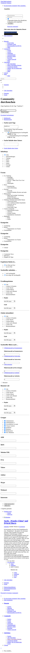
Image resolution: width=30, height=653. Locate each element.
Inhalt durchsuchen (9, 504)
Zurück (9, 606)
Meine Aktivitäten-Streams (14, 65)
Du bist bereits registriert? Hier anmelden (15, 5)
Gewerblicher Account (12, 424)
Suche (9, 70)
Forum (9, 50)
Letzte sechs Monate (11, 291)
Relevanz (9, 514)
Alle (7, 284)
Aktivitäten (7, 62)
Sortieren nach (8, 511)
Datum (9, 513)
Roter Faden (10, 43)
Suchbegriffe (10, 273)
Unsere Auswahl (11, 59)
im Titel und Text (10, 265)
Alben (7, 161)
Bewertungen (8, 364)
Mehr (8, 47)
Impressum (7, 590)
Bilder (7, 160)
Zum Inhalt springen (6, 1)
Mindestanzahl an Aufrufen (11, 372)
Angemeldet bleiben (12, 20)
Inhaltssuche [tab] (7, 118)
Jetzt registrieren (8, 35)
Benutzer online (11, 56)
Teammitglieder (11, 55)
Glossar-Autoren (10, 426)
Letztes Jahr (9, 293)
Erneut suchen (4, 112)
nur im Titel (9, 267)
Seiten (7, 163)
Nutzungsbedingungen (10, 588)
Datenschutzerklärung (10, 587)
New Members (10, 432)
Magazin (6, 41)
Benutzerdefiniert (10, 294)
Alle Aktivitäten (11, 64)
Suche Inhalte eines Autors (11, 148)
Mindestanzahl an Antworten (12, 356)
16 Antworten (11, 562)
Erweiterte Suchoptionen (7, 115)
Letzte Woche (9, 288)
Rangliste (9, 58)
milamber (6, 526)
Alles (7, 155)
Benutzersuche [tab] (8, 119)
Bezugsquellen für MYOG (14, 46)
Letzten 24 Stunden (11, 286)
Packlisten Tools (11, 44)
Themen (8, 158)
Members (8, 429)
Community (7, 49)
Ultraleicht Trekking (6, 3)
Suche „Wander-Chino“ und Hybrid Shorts (16, 522)
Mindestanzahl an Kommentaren (13, 348)
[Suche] (1, 82)
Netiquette (10, 53)
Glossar (6, 73)
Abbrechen (7, 505)
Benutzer (5, 382)
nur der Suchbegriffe (13, 275)
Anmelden (10, 23)
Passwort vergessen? (12, 26)
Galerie (9, 52)
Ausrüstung (22, 526)
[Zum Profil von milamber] (7, 517)
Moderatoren (9, 431)
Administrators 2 (10, 422)
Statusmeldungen (10, 156)
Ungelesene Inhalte (12, 67)
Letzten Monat (10, 289)
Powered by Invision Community (9, 593)
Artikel (8, 166)
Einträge (8, 165)
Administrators (10, 421)
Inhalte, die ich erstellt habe (14, 68)
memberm (8, 427)
